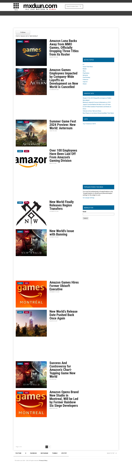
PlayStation (86, 73)
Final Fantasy (86, 77)
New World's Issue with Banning (61, 232)
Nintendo (85, 75)
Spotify (64, 453)
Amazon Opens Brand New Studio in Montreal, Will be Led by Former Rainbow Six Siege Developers (64, 399)
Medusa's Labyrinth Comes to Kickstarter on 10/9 (97, 102)
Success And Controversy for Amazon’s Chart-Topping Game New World (62, 369)
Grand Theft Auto (88, 66)
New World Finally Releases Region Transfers (61, 205)
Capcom (85, 81)
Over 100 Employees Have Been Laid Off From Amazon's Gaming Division (63, 155)
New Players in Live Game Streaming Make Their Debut (98, 113)
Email (84, 211)
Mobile (85, 69)
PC (83, 64)
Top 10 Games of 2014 (89, 123)
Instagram (44, 453)
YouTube (18, 453)
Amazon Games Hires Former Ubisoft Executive (64, 285)
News (26, 41)
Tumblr (54, 453)
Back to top (111, 453)
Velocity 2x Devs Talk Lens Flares (92, 111)
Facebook (33, 453)
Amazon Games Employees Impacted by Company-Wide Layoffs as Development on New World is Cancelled (63, 78)
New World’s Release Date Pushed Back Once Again (63, 315)
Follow (22, 32)
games (20, 41)
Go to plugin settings (88, 197)
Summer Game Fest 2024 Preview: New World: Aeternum (62, 124)
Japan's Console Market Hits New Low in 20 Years (97, 104)
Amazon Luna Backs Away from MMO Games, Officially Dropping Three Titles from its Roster (64, 47)
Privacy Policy (43, 460)
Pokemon (85, 79)
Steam (85, 84)
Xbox (84, 71)
